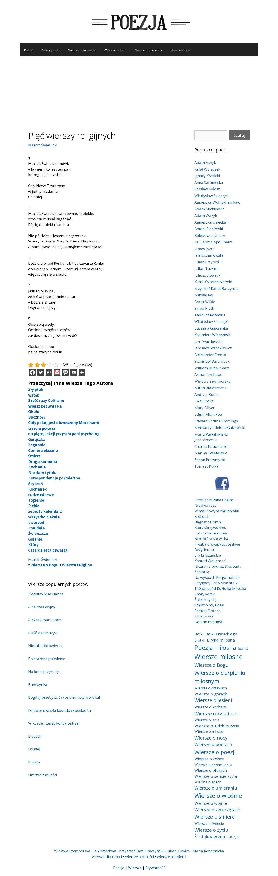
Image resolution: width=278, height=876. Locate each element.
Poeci (28, 50)
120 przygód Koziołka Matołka (220, 588)
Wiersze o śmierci (148, 50)
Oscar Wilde (204, 301)
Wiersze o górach (210, 694)
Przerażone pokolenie (46, 658)
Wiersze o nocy (210, 738)
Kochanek (37, 489)
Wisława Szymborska (212, 381)
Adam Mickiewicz (209, 208)
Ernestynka (37, 684)
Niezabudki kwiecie (45, 645)
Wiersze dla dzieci (81, 50)
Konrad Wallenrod (210, 560)
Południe (36, 528)
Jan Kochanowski (208, 255)
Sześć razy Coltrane (46, 400)
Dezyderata (204, 549)
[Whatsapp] (49, 372)
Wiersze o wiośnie (218, 795)
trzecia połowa (42, 428)
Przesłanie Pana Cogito (213, 499)
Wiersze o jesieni (213, 700)
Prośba (34, 762)
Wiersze (135, 867)
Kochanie (37, 467)
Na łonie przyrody (43, 671)
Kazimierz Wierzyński (212, 334)
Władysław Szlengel (211, 195)
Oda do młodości (209, 621)
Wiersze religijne (77, 564)
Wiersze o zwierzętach (217, 809)
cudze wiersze (41, 494)
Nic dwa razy (205, 505)
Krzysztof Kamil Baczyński (216, 288)
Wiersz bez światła (45, 406)
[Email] (73, 372)
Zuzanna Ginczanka (211, 328)
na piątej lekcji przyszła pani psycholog (63, 433)
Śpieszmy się (205, 599)
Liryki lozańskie (207, 555)
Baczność (37, 417)
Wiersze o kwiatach (216, 713)
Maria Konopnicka (208, 850)
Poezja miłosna (215, 647)
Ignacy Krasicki (207, 175)
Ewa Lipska (204, 400)
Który (33, 544)
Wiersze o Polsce (209, 759)
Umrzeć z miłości (42, 774)
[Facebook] (32, 372)
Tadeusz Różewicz (209, 314)
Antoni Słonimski (208, 228)
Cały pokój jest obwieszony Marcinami (63, 422)
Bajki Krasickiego (221, 634)
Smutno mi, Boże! (209, 604)
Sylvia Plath (204, 308)
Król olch (201, 516)
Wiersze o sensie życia (215, 776)
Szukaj (239, 135)
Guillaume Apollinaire (213, 241)
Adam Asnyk (205, 162)
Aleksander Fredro (210, 354)
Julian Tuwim (205, 268)
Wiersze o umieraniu (215, 788)
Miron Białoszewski (210, 387)
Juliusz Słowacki (208, 275)
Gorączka (36, 439)
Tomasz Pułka (206, 466)
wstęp (33, 395)
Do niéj (34, 749)
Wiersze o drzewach (210, 688)
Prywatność (155, 867)
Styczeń (35, 483)
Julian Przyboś (206, 261)
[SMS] (65, 372)
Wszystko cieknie (44, 516)
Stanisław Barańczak (212, 361)
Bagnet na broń (207, 521)
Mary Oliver (204, 407)
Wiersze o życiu (211, 829)
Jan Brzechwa (104, 850)
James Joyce (204, 248)
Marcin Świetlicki (42, 145)
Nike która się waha (211, 538)
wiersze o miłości (139, 856)
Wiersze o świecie (209, 823)
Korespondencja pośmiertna (54, 478)
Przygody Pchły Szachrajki (216, 582)
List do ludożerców (210, 533)
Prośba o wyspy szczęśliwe (217, 544)
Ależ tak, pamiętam (45, 619)
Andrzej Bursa (206, 394)
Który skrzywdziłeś (210, 527)
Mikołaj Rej (203, 294)
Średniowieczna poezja (216, 836)
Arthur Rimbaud (208, 374)
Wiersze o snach (207, 782)
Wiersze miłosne (218, 656)
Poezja (118, 867)
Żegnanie (36, 444)
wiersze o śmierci (171, 856)
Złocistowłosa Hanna (46, 593)
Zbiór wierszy (180, 50)
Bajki (199, 634)
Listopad (36, 522)
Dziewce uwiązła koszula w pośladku (59, 710)
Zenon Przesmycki (209, 459)
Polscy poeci (50, 50)
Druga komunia (42, 461)
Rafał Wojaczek (207, 169)
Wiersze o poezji (214, 752)
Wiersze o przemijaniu (213, 764)
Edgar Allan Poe (208, 414)
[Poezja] (139, 21)
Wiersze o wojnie (210, 803)
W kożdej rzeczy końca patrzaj (54, 723)
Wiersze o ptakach (210, 770)
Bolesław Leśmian (209, 235)
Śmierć (34, 455)
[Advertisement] (139, 89)
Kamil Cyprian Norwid (213, 281)
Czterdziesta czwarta (48, 550)
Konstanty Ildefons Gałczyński (219, 427)
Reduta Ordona (207, 610)
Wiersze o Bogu (45, 564)
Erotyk (199, 640)
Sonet (243, 648)
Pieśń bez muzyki (43, 632)
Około (33, 411)
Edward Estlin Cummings (216, 420)
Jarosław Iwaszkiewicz (213, 347)
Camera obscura (43, 450)
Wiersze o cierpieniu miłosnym (219, 677)
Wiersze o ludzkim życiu (216, 725)
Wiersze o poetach (213, 744)
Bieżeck (34, 736)
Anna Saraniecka (208, 182)
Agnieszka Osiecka (210, 222)
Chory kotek (204, 593)
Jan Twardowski (208, 341)
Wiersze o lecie (115, 50)
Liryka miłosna (221, 640)
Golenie (35, 539)
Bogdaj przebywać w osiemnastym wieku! (64, 697)
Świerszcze (38, 533)
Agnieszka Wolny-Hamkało (217, 202)
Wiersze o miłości (209, 731)
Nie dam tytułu (42, 472)
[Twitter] (40, 372)
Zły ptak (35, 389)
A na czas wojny (41, 606)
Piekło (34, 505)
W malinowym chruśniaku (216, 510)
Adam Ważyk (205, 215)
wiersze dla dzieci (107, 856)
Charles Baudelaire (210, 446)
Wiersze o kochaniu (211, 707)
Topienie (36, 500)
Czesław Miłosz (207, 188)
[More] (82, 372)
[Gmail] (57, 372)
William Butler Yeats (211, 367)
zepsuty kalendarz (45, 511)
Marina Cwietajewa (210, 452)
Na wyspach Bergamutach (217, 577)
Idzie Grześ (203, 616)
